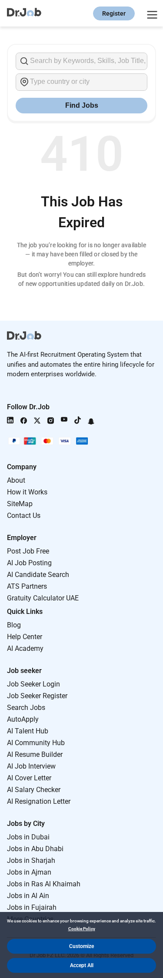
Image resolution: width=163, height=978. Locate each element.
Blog (14, 625)
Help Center (24, 637)
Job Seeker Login (33, 684)
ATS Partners (27, 586)
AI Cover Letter (29, 778)
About (16, 480)
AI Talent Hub (27, 731)
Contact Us (23, 515)
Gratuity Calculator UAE (43, 598)
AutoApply (23, 719)
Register (114, 13)
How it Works (27, 492)
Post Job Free (28, 551)
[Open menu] (151, 13)
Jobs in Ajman (29, 872)
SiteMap (20, 504)
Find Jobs (81, 105)
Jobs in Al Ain (28, 896)
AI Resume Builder (35, 754)
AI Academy (25, 648)
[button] (81, 946)
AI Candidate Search (38, 574)
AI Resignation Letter (38, 801)
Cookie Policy (81, 928)
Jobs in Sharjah (31, 860)
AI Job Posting (29, 563)
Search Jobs (26, 707)
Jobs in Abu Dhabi (35, 849)
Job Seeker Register (37, 696)
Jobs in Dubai (28, 837)
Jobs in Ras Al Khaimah (43, 884)
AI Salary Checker (33, 790)
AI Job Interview (31, 766)
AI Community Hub (36, 743)
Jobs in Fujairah (32, 907)
